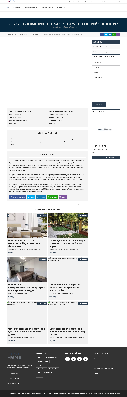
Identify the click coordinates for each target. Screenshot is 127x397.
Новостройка (53, 368)
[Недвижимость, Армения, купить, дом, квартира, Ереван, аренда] (8, 8)
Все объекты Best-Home (106, 157)
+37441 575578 (14, 378)
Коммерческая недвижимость (103, 368)
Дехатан (18, 117)
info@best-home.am (107, 2)
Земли (96, 373)
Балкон (39, 358)
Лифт (51, 365)
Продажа (67, 111)
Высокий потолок (51, 358)
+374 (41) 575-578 (101, 47)
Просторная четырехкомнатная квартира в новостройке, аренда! (26, 287)
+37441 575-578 (75, 2)
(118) (36, 34)
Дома (96, 363)
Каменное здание (42, 361)
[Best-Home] (106, 130)
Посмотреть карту (101, 52)
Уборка (39, 376)
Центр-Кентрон (61, 114)
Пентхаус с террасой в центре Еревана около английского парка (67, 243)
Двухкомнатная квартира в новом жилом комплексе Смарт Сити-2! (68, 331)
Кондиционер (41, 365)
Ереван (18, 114)
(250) (24, 34)
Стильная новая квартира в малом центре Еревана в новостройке (65, 287)
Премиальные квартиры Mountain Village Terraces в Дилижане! (24, 243)
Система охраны (48, 372)
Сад (38, 372)
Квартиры (27, 111)
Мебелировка (41, 368)
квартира (33, 160)
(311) (12, 34)
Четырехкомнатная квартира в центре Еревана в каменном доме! (26, 331)
